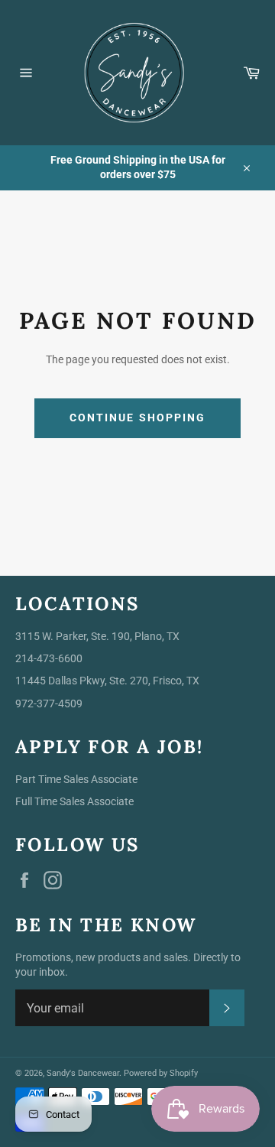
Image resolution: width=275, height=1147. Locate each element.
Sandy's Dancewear (83, 1073)
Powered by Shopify (161, 1073)
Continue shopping (138, 417)
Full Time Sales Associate (74, 801)
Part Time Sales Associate (76, 779)
